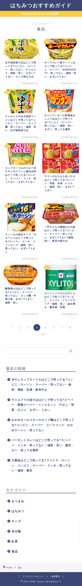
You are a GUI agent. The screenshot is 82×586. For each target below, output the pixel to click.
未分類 (16, 531)
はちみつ (18, 511)
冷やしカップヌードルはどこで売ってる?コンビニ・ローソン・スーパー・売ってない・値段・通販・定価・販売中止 (42, 384)
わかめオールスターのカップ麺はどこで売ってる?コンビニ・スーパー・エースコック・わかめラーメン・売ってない (43, 425)
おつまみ (18, 501)
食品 (15, 551)
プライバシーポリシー (33, 576)
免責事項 (55, 576)
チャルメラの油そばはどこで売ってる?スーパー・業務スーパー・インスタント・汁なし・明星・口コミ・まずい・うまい (43, 404)
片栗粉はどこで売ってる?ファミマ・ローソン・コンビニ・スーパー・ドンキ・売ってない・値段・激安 (41, 465)
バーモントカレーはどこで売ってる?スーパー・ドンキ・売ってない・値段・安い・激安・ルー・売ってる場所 (43, 445)
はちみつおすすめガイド (41, 5)
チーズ (16, 521)
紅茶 (15, 541)
